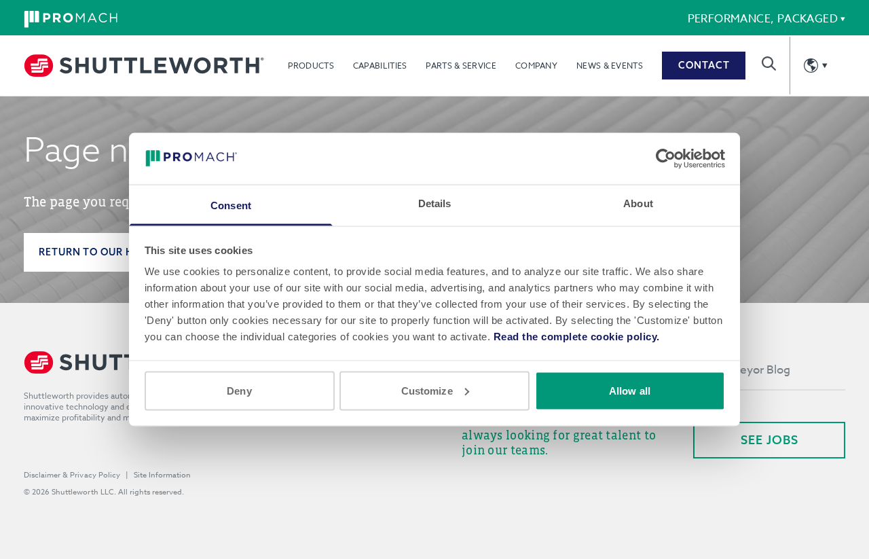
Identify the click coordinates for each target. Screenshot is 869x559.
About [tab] (638, 203)
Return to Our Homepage (111, 252)
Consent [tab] (230, 205)
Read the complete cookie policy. (577, 336)
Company (536, 65)
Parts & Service (461, 65)
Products (310, 65)
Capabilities (380, 65)
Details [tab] (434, 203)
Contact (704, 65)
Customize (427, 390)
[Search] (769, 63)
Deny (239, 390)
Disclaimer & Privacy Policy (72, 475)
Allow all (629, 390)
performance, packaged (763, 19)
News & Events (609, 65)
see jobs (769, 440)
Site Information (162, 475)
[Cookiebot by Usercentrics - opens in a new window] (665, 158)
